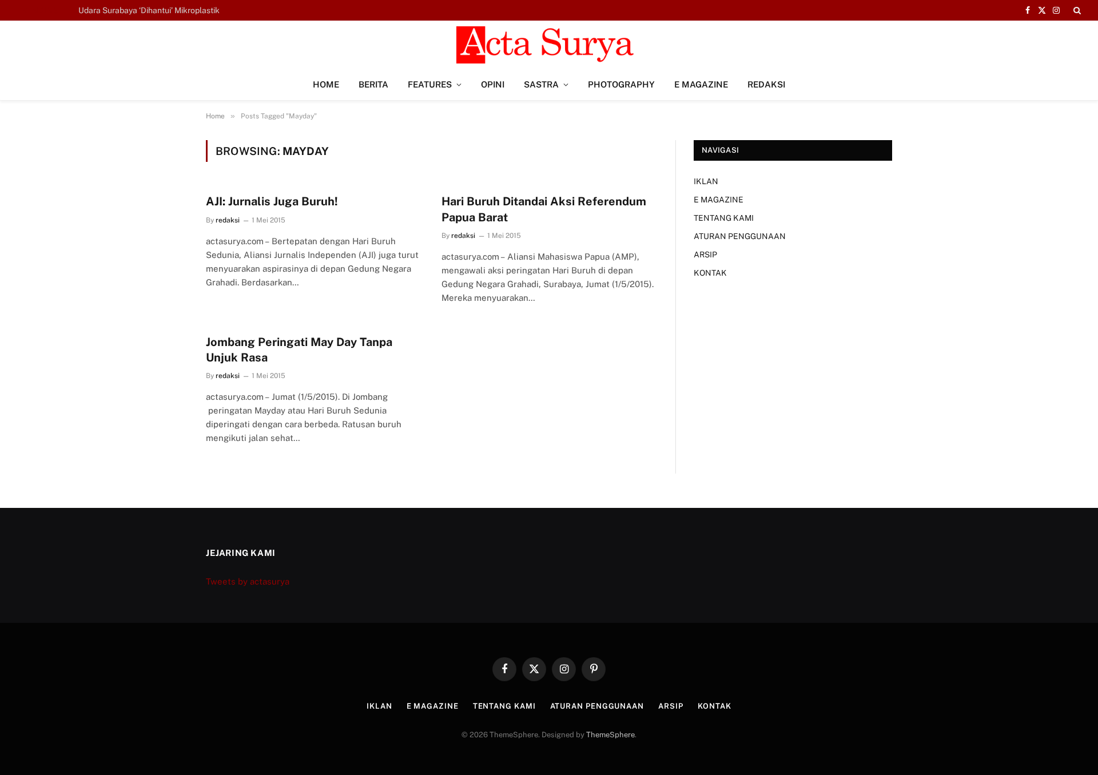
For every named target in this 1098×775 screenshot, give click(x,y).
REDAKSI (766, 84)
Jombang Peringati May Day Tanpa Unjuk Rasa (299, 349)
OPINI (492, 84)
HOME (326, 84)
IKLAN (706, 181)
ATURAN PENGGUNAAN (740, 236)
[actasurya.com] (549, 45)
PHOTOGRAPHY (621, 84)
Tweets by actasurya (247, 581)
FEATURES (430, 84)
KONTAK (710, 272)
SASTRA (541, 84)
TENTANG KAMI (724, 217)
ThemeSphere (610, 734)
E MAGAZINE (701, 84)
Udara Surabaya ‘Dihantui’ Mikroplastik (149, 10)
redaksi (228, 220)
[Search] (1076, 10)
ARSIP (705, 254)
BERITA (373, 84)
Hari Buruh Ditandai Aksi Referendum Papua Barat (543, 209)
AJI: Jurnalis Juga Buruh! (272, 201)
